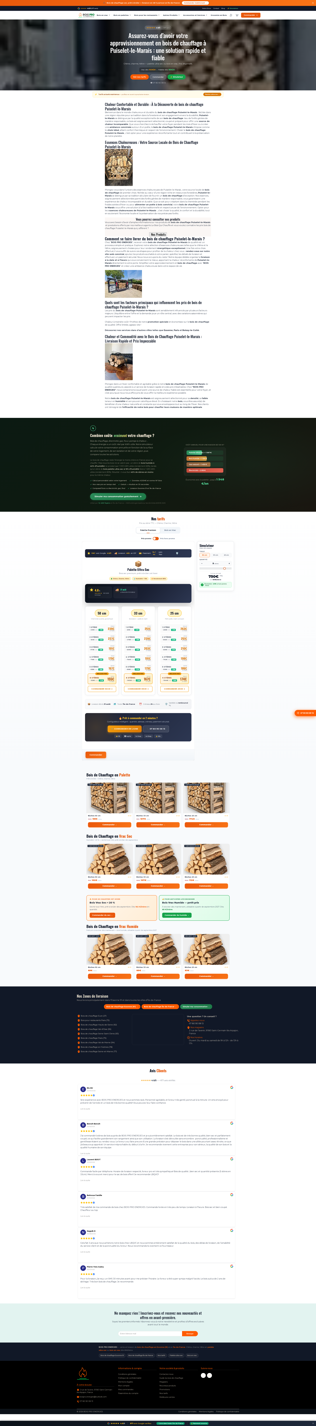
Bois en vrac (102, 15)
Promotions (164, 1389)
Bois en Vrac (170, 530)
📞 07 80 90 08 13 (156, 729)
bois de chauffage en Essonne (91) (152, 1347)
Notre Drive (206, 8)
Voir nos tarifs (139, 77)
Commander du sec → (102, 915)
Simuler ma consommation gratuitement (116, 496)
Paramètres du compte (128, 1393)
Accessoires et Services (194, 15)
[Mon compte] (231, 15)
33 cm (215, 555)
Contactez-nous (166, 1374)
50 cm (204, 555)
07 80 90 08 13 (196, 1023)
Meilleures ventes (167, 1397)
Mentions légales (125, 1382)
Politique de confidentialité (129, 1378)
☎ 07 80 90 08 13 (158, 83)
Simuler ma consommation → (196, 1007)
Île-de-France (179, 1347)
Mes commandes (125, 1389)
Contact (216, 8)
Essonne (168, 330)
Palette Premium (148, 530)
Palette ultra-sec (176, 1355)
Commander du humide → (177, 915)
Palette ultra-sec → (212, 94)
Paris (176, 330)
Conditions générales (127, 1374)
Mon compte (123, 1386)
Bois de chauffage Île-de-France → (160, 1007)
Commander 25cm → (174, 689)
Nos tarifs (161, 1355)
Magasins (163, 1382)
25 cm (226, 555)
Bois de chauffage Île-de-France (140, 1355)
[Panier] (237, 15)
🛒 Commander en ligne (124, 729)
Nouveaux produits (167, 1386)
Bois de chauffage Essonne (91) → (122, 1007)
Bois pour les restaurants (145, 15)
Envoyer (190, 1334)
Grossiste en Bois (219, 15)
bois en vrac (115, 1350)
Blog (223, 8)
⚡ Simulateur (232, 8)
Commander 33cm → (138, 689)
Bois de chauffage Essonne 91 (112, 1355)
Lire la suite (85, 1109)
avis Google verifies (140, 1423)
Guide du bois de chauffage (171, 1378)
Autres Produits (170, 15)
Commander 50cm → (102, 689)
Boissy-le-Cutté (190, 330)
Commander (249, 15)
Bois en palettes (121, 15)
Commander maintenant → (195, 3)
